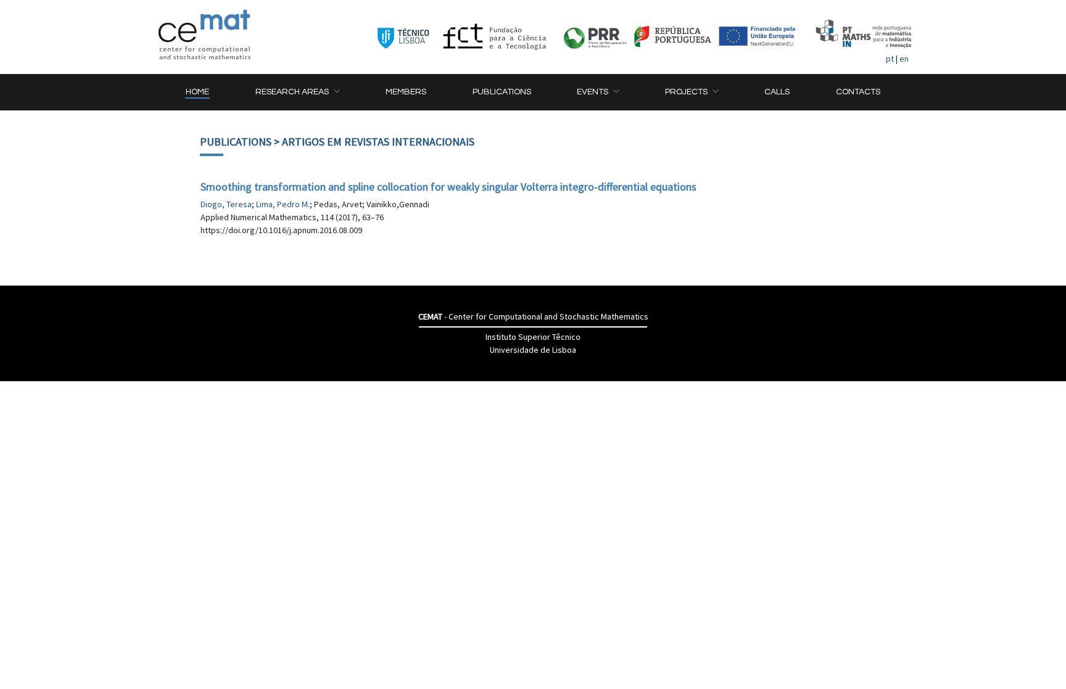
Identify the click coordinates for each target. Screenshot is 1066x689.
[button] (297, 92)
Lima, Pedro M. (283, 204)
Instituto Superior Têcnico (533, 336)
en (904, 58)
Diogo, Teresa (226, 204)
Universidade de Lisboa (533, 349)
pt (890, 58)
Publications (235, 141)
